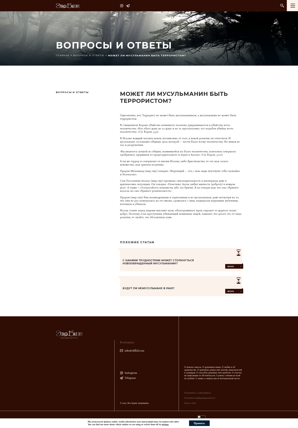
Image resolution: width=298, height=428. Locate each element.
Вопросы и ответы (88, 55)
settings (165, 424)
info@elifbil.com (134, 350)
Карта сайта (190, 403)
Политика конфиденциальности (199, 398)
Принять (199, 423)
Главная (62, 55)
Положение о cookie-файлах (197, 393)
